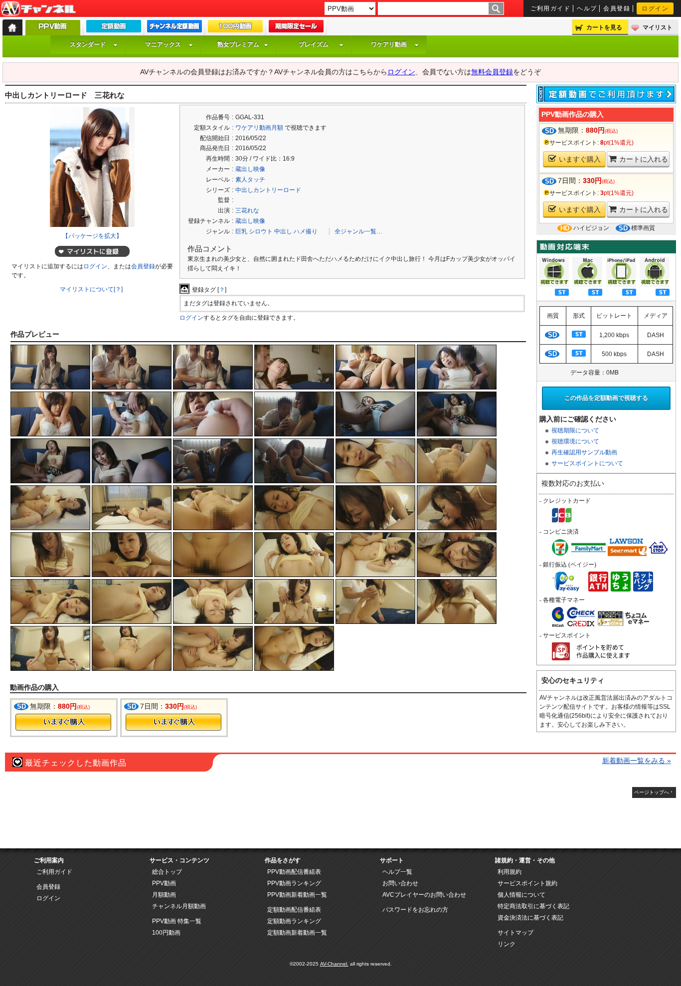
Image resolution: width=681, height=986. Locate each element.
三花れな (247, 210)
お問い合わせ (400, 883)
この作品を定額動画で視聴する (606, 397)
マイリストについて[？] (91, 289)
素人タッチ (250, 179)
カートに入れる (643, 159)
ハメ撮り (306, 231)
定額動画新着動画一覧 (297, 932)
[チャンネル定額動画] (174, 28)
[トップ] (12, 27)
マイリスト (658, 27)
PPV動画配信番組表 (294, 871)
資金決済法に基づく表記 (530, 917)
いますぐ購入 (580, 159)
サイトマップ (515, 932)
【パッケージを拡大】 (92, 235)
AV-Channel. (334, 964)
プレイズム (314, 44)
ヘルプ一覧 (397, 871)
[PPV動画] (52, 30)
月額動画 (164, 894)
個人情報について (521, 894)
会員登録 (616, 8)
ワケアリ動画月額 (259, 127)
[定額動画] (113, 28)
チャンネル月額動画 (179, 906)
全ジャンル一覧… (358, 231)
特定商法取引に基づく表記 (533, 906)
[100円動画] (235, 28)
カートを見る (604, 27)
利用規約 (509, 871)
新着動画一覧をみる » (636, 761)
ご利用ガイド (550, 8)
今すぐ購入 (63, 722)
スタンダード (88, 44)
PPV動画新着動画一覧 (297, 894)
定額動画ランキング (294, 921)
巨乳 (241, 231)
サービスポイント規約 (527, 883)
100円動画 (166, 932)
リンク (506, 944)
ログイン (655, 8)
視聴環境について (575, 441)
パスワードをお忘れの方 (415, 909)
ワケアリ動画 (389, 44)
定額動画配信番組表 (294, 909)
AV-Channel (38, 9)
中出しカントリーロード (268, 190)
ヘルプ (587, 8)
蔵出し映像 (250, 169)
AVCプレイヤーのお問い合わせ (424, 894)
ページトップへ (651, 792)
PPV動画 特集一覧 (176, 921)
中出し (283, 231)
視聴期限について (575, 430)
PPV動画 (164, 883)
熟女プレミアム (238, 44)
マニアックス (163, 44)
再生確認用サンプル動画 (584, 452)
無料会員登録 (492, 72)
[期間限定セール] (296, 28)
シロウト (261, 231)
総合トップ (167, 871)
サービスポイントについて (587, 463)
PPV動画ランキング (294, 883)
